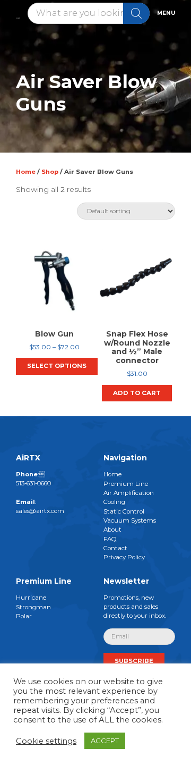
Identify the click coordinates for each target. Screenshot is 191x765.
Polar (24, 615)
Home (26, 171)
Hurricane (31, 597)
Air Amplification (128, 492)
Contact (115, 547)
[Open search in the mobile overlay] (89, 13)
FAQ (110, 538)
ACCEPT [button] (105, 740)
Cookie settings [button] (46, 741)
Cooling (114, 502)
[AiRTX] (18, 13)
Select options (56, 365)
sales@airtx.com (40, 511)
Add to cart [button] (137, 393)
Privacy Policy (124, 557)
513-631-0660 (33, 483)
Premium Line (125, 483)
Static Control (123, 511)
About (112, 529)
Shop (49, 171)
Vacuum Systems (129, 520)
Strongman (33, 606)
